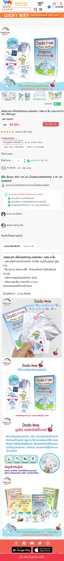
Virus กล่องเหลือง (34, 142)
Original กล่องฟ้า (13, 142)
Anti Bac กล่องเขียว (14, 147)
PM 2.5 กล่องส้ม (35, 147)
